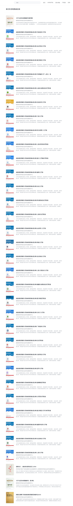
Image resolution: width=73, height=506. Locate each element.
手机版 (64, 2)
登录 (69, 2)
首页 (44, 2)
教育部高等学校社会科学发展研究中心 (24, 20)
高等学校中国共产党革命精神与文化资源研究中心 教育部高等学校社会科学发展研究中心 (35, 469)
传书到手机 (50, 2)
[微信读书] (7, 2)
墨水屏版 (57, 2)
